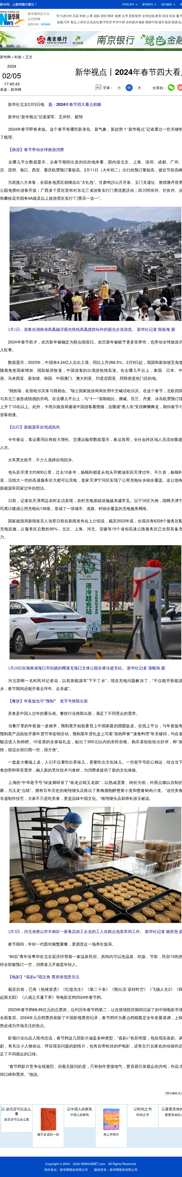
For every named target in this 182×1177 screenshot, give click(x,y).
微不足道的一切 (48, 1134)
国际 (97, 15)
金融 (60, 22)
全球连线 (148, 15)
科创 (172, 15)
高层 (76, 15)
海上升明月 (111, 1134)
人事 (90, 15)
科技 (165, 15)
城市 (161, 22)
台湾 (125, 15)
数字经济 (106, 22)
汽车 (66, 22)
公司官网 (34, 19)
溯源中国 (151, 22)
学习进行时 (64, 15)
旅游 (168, 22)
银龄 (141, 22)
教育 (158, 15)
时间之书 (142, 1114)
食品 (73, 22)
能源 (175, 22)
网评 (111, 15)
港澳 (118, 15)
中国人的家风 (79, 1114)
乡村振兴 (132, 22)
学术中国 (119, 22)
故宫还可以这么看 (16, 1119)
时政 (83, 15)
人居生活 (83, 22)
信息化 (94, 22)
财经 (104, 15)
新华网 (5, 57)
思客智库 (135, 15)
